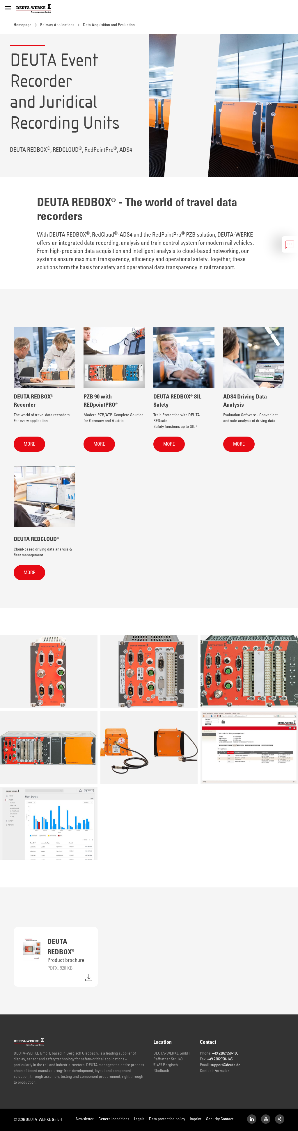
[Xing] (279, 1119)
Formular (221, 1071)
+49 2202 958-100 (225, 1053)
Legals (139, 1119)
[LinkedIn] (251, 1119)
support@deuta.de (225, 1065)
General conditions (113, 1119)
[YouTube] (265, 1119)
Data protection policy (167, 1119)
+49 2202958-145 (220, 1059)
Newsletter (85, 1119)
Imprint (195, 1119)
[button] (29, 444)
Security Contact (219, 1119)
